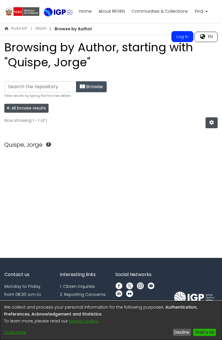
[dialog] (111, 320)
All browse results (28, 108)
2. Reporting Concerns (83, 294)
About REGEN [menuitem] (112, 11)
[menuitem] (201, 11)
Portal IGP (19, 28)
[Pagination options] (212, 122)
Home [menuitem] (85, 11)
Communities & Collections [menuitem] (160, 11)
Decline (181, 332)
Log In (182, 36)
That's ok (204, 332)
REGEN (41, 28)
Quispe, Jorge (23, 145)
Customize (15, 332)
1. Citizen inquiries (77, 286)
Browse (94, 86)
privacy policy (83, 321)
